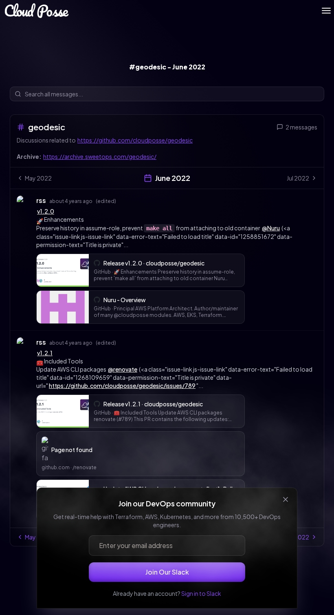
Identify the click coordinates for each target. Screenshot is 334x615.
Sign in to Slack (201, 593)
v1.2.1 (45, 353)
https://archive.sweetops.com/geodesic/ (99, 156)
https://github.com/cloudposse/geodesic (135, 140)
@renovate (122, 369)
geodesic (46, 127)
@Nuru (271, 228)
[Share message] (124, 200)
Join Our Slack (167, 572)
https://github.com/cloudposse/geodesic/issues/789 (122, 385)
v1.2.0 (45, 211)
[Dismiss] (285, 499)
